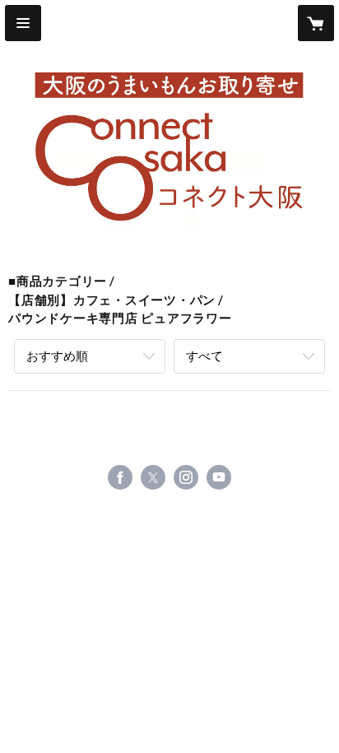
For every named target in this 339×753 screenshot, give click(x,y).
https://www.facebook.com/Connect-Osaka (120, 477)
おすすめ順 (57, 355)
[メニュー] (23, 23)
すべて (204, 355)
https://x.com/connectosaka (153, 477)
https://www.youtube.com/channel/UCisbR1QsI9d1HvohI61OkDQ (219, 477)
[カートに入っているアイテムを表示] (316, 23)
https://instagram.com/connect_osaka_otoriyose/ (186, 477)
